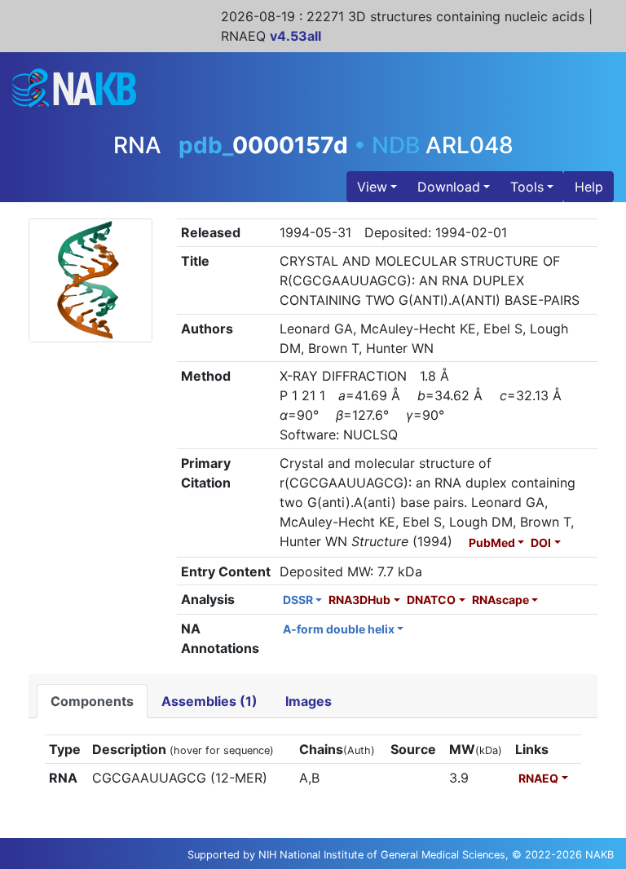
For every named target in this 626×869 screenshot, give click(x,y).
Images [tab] (308, 701)
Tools (527, 187)
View (372, 187)
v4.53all (295, 36)
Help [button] (589, 187)
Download (448, 187)
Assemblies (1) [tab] (209, 701)
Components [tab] (92, 701)
